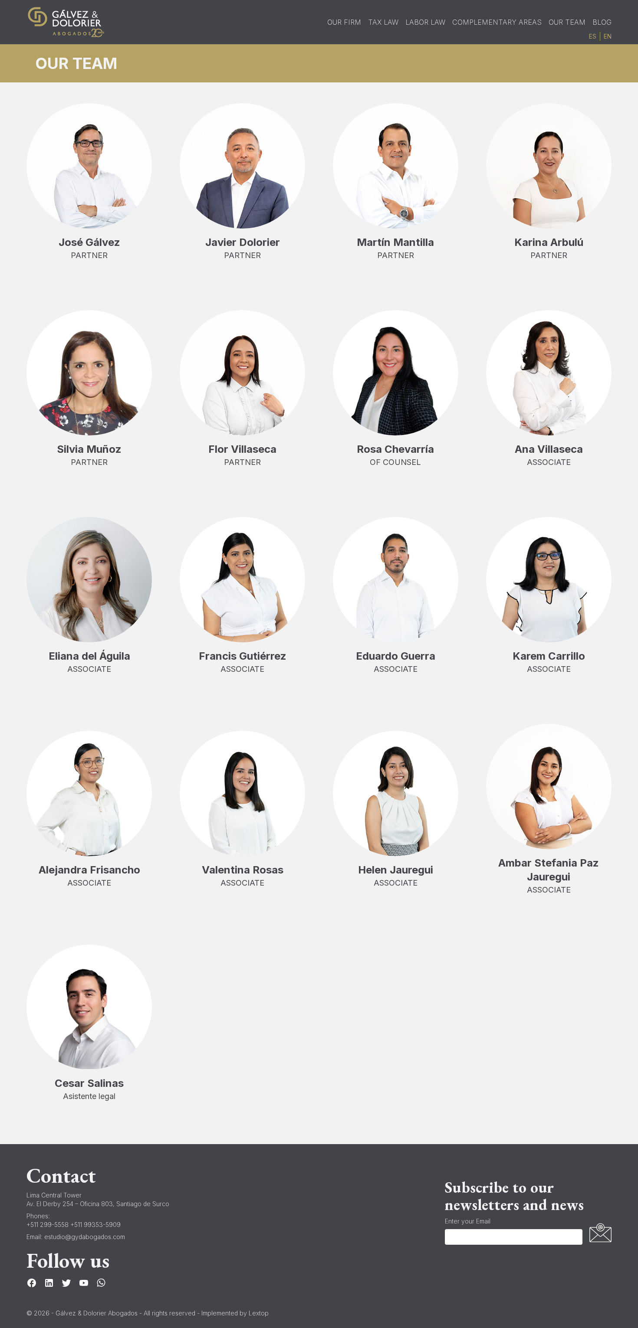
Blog (602, 22)
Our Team (567, 22)
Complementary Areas (497, 22)
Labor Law (425, 22)
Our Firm (344, 22)
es (592, 36)
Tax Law (383, 22)
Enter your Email (467, 1221)
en (608, 36)
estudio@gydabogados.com (84, 1236)
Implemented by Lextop (235, 1313)
